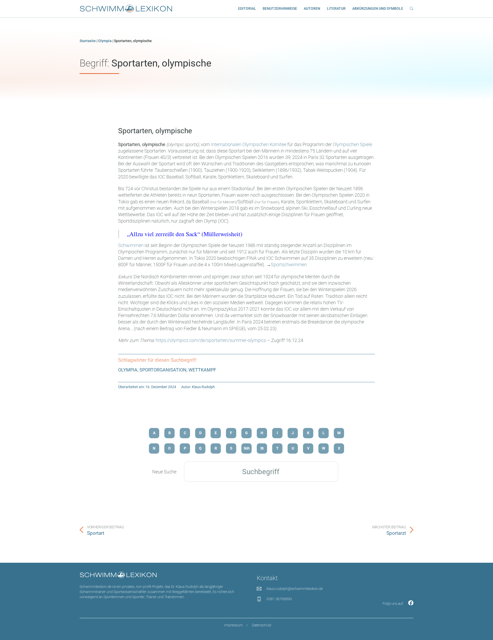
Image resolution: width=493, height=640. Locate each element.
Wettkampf (202, 369)
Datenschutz (261, 625)
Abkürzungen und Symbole (377, 8)
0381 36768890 (279, 599)
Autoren (312, 8)
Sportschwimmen (289, 264)
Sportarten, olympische (155, 131)
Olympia (105, 41)
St (262, 448)
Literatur (336, 8)
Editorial (247, 8)
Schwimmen (131, 245)
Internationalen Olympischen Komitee (248, 144)
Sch (247, 448)
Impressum (233, 625)
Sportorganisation (162, 369)
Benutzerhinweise (280, 8)
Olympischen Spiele (352, 144)
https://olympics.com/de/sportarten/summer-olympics (211, 340)
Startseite (88, 41)
